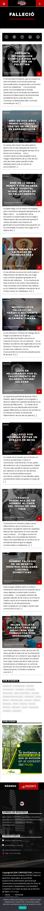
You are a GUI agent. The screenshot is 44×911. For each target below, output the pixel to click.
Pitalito (23, 704)
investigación (17, 700)
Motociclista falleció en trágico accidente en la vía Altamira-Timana (22, 313)
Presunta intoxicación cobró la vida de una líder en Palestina (22, 59)
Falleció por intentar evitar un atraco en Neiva (22, 437)
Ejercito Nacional (22, 693)
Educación (7, 693)
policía (32, 704)
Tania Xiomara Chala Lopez (14, 73)
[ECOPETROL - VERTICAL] (22, 749)
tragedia (7, 711)
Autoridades (19, 686)
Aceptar (22, 908)
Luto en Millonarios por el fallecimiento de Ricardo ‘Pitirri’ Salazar (22, 376)
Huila (38, 697)
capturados (8, 690)
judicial (28, 700)
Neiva (15, 704)
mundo (37, 700)
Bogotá (30, 686)
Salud (24, 707)
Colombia (20, 690)
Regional (6, 46)
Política (6, 707)
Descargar (14, 891)
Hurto (6, 700)
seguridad (33, 707)
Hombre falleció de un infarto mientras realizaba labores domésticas (22, 567)
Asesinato (7, 686)
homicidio (29, 697)
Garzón (35, 693)
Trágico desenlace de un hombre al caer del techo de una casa (22, 503)
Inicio (7, 895)
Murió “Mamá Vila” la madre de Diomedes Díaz (22, 252)
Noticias (19, 895)
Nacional (6, 113)
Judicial (6, 176)
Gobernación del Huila (13, 697)
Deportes (6, 364)
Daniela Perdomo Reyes (13, 451)
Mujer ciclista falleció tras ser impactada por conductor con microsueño (22, 630)
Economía (30, 690)
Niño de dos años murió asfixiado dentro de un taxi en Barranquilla (21, 125)
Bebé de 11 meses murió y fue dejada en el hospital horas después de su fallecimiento (22, 188)
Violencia (17, 711)
